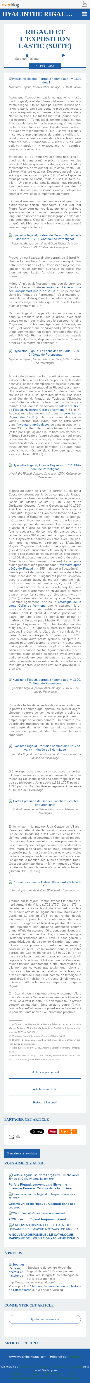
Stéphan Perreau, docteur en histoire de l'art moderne (51, 1366)
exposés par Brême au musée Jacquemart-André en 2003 (45, 289)
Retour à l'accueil (45, 1102)
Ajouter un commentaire (45, 1319)
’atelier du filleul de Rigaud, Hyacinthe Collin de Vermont (45, 407)
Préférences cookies (67, 1377)
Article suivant (43, 1089)
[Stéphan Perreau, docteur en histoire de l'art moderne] (16, 1270)
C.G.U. (72, 1374)
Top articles (17, 1374)
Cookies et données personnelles (30, 1377)
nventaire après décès (33, 424)
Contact (33, 1374)
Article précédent (47, 1072)
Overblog (74, 1356)
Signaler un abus (52, 1374)
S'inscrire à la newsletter (22, 1153)
